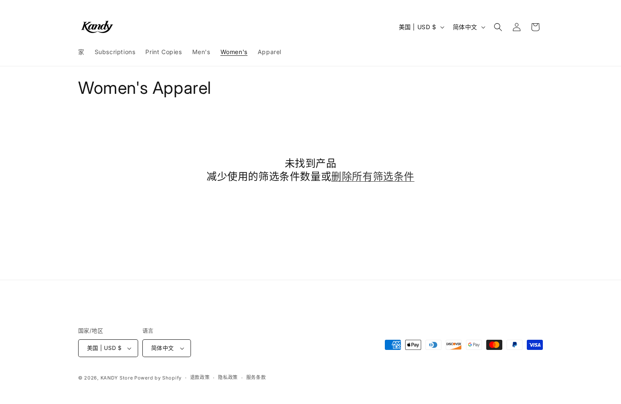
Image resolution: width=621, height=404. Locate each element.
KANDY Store (117, 378)
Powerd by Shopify (158, 378)
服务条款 (256, 377)
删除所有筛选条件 (372, 176)
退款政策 (200, 377)
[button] (498, 27)
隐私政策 (228, 377)
